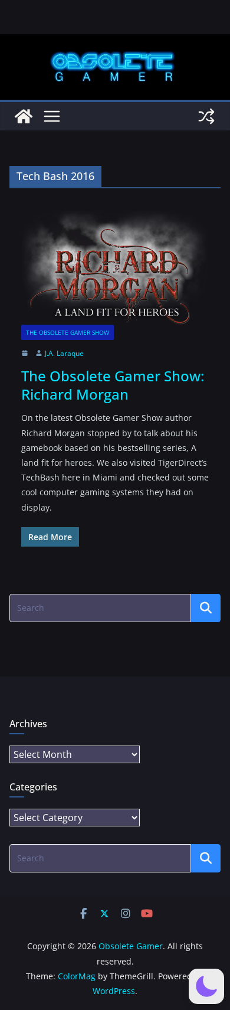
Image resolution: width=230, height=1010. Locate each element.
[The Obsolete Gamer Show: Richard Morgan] (115, 267)
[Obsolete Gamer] (23, 116)
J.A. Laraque (64, 353)
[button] (206, 986)
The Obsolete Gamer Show (67, 332)
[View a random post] (206, 116)
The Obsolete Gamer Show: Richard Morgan (112, 385)
